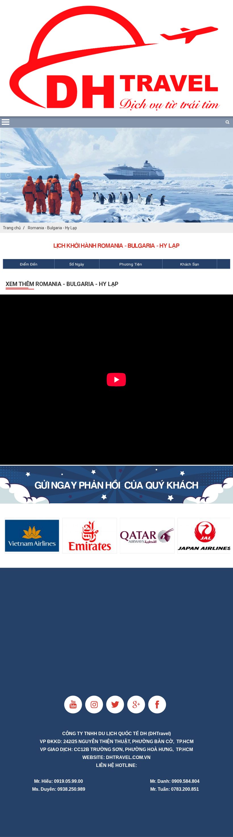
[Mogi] (116, 485)
